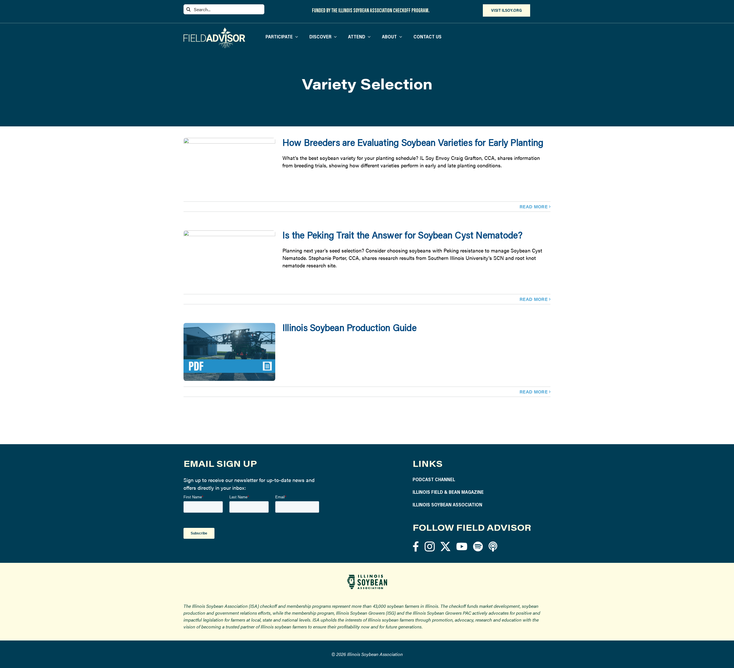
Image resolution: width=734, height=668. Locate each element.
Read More (534, 206)
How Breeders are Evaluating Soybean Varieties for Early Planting (412, 142)
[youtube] (461, 546)
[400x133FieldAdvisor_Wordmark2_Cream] (214, 30)
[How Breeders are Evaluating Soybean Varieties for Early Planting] (229, 167)
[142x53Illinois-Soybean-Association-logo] (367, 576)
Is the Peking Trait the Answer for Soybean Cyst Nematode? (402, 235)
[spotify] (478, 546)
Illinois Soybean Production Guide (349, 327)
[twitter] (445, 546)
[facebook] (416, 546)
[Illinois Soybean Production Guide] (229, 352)
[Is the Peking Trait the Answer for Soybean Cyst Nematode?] (229, 259)
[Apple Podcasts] (493, 546)
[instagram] (430, 546)
